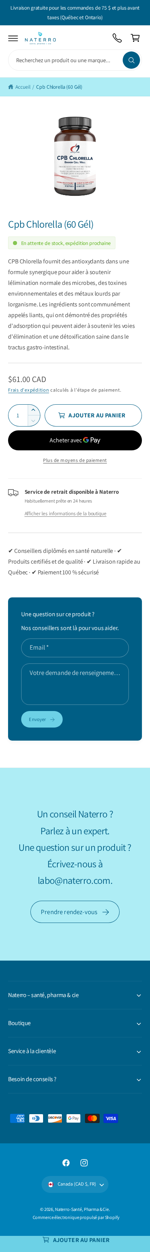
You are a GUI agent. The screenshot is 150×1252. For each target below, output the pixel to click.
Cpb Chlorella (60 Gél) (59, 86)
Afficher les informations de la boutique (66, 513)
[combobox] (75, 60)
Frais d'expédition (28, 390)
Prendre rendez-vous (69, 912)
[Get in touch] (117, 38)
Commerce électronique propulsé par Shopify (76, 1217)
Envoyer (37, 719)
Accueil (22, 86)
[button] (13, 38)
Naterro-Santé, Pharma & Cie (82, 1209)
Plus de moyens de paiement (75, 460)
